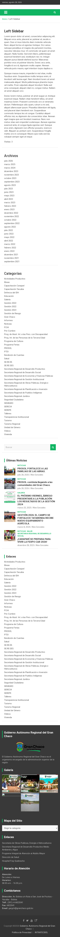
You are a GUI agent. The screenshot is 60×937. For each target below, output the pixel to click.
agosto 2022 (10, 227)
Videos (7, 431)
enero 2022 (9, 251)
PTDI (6, 351)
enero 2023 (9, 209)
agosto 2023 (10, 185)
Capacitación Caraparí (14, 285)
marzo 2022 (9, 244)
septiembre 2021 (12, 261)
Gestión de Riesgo (12, 313)
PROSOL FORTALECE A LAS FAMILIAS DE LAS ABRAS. (32, 470)
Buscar (53, 447)
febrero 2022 (10, 247)
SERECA (8, 406)
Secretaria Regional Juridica (17, 396)
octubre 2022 (10, 220)
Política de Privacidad (21, 932)
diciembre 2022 (11, 213)
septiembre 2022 (12, 223)
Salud (6, 358)
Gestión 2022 (10, 303)
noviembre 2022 (11, 216)
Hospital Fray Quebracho (13, 861)
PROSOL (8, 348)
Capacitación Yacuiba (14, 289)
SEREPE (7, 410)
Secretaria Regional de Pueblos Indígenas (23, 392)
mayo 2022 (9, 237)
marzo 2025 (9, 164)
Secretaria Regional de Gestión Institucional (24, 379)
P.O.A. (6, 327)
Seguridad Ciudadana (13, 399)
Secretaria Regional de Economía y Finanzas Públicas (28, 376)
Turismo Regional (12, 424)
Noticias (8, 324)
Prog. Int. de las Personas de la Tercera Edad (24, 337)
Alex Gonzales (37, 475)
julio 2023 (8, 188)
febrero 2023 (10, 206)
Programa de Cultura (13, 341)
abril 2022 (8, 240)
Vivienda (8, 434)
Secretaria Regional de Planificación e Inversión (25, 389)
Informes (8, 320)
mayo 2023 (9, 195)
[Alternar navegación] (5, 12)
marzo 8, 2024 (23, 527)
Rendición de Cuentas (14, 355)
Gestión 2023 (10, 310)
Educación (9, 296)
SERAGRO (8, 403)
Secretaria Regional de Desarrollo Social (22, 372)
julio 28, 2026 (23, 475)
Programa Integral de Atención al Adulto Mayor (23, 853)
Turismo (8, 420)
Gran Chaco (9, 317)
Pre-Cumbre (9, 331)
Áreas (7, 282)
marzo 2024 (9, 168)
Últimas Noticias (16, 460)
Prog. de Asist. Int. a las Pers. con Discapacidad (26, 334)
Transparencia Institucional (16, 417)
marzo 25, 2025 (24, 508)
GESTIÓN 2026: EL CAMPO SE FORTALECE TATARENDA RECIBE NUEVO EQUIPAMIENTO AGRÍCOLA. (35, 519)
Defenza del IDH (11, 292)
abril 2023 (8, 199)
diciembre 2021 (11, 254)
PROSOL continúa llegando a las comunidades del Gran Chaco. (34, 483)
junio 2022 (9, 234)
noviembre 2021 (11, 258)
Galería (7, 299)
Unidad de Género (12, 427)
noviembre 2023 (11, 175)
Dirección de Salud (10, 857)
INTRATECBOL (41, 932)
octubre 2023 (10, 178)
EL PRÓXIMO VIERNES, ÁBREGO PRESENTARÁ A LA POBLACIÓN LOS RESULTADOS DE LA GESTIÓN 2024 (36, 500)
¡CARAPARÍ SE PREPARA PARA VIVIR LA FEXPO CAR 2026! (34, 540)
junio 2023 (9, 192)
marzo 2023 (9, 202)
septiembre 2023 (12, 181)
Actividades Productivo (14, 278)
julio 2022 (8, 230)
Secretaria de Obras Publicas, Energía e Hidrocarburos (26, 843)
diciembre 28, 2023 (25, 545)
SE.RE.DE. (8, 362)
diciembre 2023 (11, 171)
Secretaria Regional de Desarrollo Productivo (24, 369)
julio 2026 (8, 161)
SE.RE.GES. (9, 365)
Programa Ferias (11, 344)
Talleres (7, 413)
